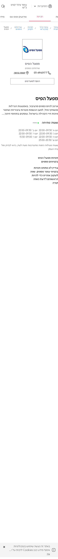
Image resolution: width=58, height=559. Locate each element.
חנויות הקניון (30, 28)
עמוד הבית (56, 28)
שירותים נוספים (18, 28)
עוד (48, 554)
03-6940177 (40, 73)
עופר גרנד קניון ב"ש (44, 28)
